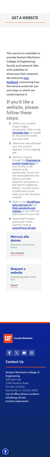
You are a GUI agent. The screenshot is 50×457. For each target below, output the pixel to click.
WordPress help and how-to (26, 203)
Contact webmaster (17, 401)
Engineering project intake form (26, 161)
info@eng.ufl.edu (16, 397)
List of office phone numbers (22, 394)
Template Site (20, 132)
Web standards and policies (23, 209)
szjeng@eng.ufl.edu (24, 228)
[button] (5, 451)
